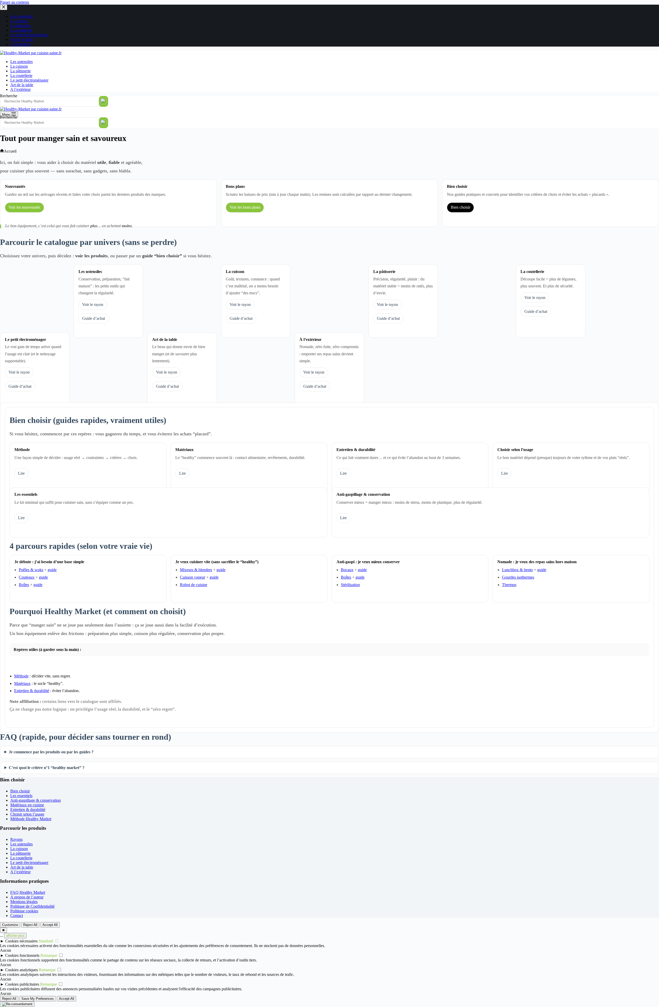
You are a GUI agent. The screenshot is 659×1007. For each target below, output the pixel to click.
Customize (10, 925)
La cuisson (19, 66)
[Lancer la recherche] (103, 101)
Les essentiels (21, 795)
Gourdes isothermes (518, 577)
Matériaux (22, 683)
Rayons (16, 839)
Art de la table (21, 85)
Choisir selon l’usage (27, 814)
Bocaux (347, 570)
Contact (16, 915)
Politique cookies (24, 911)
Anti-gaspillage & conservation (35, 800)
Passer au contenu (14, 2)
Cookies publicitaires (22, 984)
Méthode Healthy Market (30, 819)
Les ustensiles (21, 61)
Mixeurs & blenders (196, 570)
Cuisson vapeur (192, 577)
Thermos (509, 584)
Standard (46, 941)
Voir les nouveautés (24, 207)
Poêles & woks (31, 570)
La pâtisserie (20, 71)
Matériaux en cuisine (27, 805)
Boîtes (24, 584)
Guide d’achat (93, 318)
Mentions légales (24, 901)
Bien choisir (460, 207)
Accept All (50, 925)
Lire (21, 473)
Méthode (21, 676)
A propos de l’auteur (27, 897)
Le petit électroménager (29, 80)
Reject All (30, 925)
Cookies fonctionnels (22, 955)
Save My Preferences (37, 999)
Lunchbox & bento (517, 570)
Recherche (8, 96)
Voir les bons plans (245, 207)
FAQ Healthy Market (27, 892)
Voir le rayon (92, 304)
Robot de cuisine (193, 584)
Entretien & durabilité (31, 690)
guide (52, 570)
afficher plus (15, 936)
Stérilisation (350, 584)
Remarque (48, 955)
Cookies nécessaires (21, 941)
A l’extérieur (20, 89)
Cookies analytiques (21, 970)
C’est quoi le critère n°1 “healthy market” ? (46, 767)
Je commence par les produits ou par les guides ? (51, 752)
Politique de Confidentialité (32, 906)
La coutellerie (21, 75)
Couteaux (26, 577)
